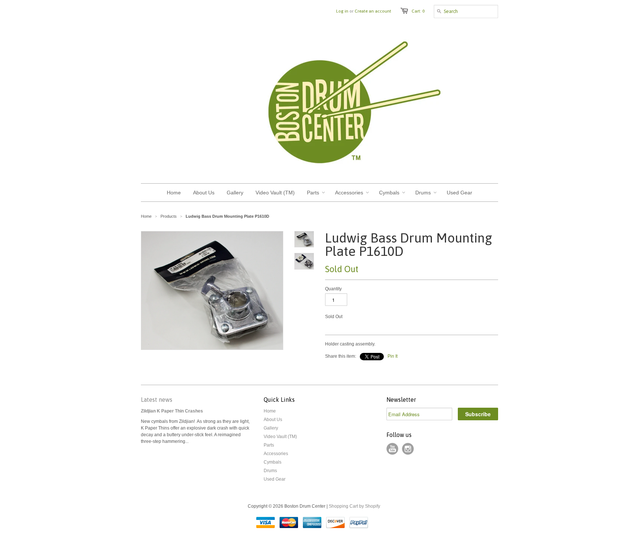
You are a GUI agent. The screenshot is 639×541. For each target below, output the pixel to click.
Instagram (408, 449)
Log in (342, 11)
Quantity (333, 288)
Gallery (271, 428)
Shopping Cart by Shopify (354, 506)
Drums (270, 470)
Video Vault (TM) (280, 436)
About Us (273, 419)
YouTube (392, 449)
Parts (269, 445)
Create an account (373, 11)
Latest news (156, 399)
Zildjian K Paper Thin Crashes (172, 411)
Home (270, 411)
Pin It (393, 356)
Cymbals (272, 462)
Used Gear (274, 479)
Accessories (276, 453)
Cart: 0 (418, 11)
